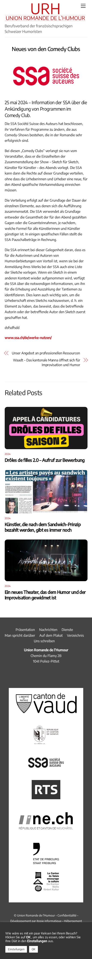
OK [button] (33, 949)
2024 (8, 454)
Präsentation (25, 630)
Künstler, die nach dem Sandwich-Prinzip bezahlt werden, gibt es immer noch (43, 527)
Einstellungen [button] (16, 949)
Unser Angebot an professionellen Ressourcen (46, 353)
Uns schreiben (44, 641)
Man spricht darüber (20, 635)
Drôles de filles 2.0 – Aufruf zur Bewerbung (45, 460)
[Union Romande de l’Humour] (45, 19)
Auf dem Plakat (51, 635)
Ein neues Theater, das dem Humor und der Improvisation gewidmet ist (45, 594)
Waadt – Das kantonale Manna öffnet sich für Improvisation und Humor (46, 362)
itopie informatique (49, 921)
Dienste (67, 630)
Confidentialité (67, 915)
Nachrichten (48, 630)
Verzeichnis (75, 635)
